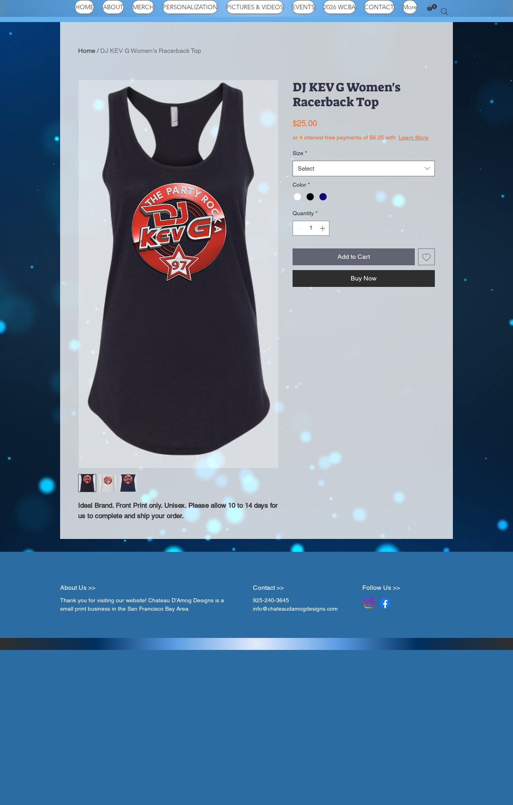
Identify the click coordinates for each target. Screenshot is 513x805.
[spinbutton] (311, 236)
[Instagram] (369, 603)
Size (300, 161)
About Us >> (77, 587)
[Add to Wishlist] (426, 264)
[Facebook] (385, 603)
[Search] (444, 11)
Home (86, 50)
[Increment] (323, 236)
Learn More (353, 145)
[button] (432, 7)
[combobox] (364, 176)
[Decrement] (299, 236)
